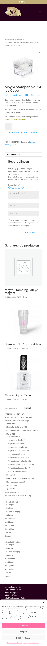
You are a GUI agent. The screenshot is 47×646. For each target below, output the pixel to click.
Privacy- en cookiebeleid (14, 643)
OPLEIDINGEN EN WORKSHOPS (16, 496)
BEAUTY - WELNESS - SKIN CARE (17, 417)
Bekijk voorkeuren (23, 638)
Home (7, 40)
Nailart (9, 475)
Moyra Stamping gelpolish (18, 468)
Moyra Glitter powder (16, 447)
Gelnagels (10, 505)
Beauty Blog (9, 529)
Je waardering (14, 185)
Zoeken (27, 408)
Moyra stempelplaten (16, 457)
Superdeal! (10, 423)
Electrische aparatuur (14, 482)
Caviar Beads (13, 437)
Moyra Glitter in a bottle (17, 450)
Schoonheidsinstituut (13, 502)
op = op (9, 489)
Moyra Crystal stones (16, 443)
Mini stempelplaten (15, 454)
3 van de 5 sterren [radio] (16, 187)
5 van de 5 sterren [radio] (22, 187)
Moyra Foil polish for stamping (19, 464)
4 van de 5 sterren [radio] (19, 187)
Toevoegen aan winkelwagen (22, 132)
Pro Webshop (10, 518)
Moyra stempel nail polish (18, 461)
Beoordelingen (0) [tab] (14, 154)
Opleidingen (9, 522)
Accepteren (23, 625)
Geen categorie (10, 492)
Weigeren (23, 632)
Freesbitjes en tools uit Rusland (18, 478)
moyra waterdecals (15, 440)
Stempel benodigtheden (25, 42)
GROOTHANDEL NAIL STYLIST (16, 421)
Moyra (13, 42)
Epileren (9, 515)
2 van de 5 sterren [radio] (12, 187)
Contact (7, 536)
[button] (43, 602)
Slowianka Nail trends (14, 427)
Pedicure (9, 508)
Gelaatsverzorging (13, 511)
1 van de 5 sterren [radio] (9, 187)
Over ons (8, 532)
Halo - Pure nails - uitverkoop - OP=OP (21, 430)
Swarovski (10, 485)
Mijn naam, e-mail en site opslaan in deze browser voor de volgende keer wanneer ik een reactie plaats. (23, 223)
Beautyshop (9, 525)
